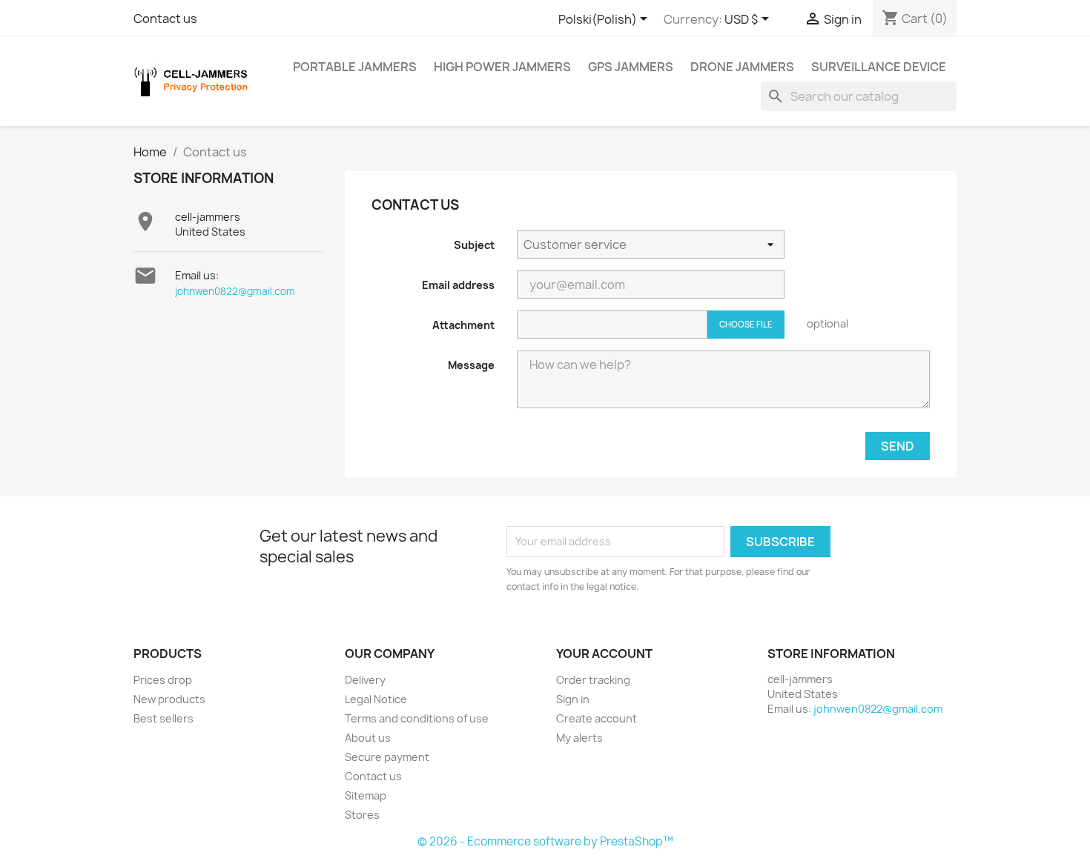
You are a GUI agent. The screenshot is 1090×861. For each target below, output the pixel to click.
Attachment (463, 325)
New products (169, 699)
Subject (474, 245)
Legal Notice (376, 699)
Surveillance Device (878, 67)
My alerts (579, 738)
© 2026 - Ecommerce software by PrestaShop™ (545, 841)
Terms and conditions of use (417, 718)
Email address (458, 285)
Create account (596, 718)
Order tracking (593, 680)
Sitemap (365, 795)
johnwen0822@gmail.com (235, 291)
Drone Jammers (742, 67)
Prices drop (162, 680)
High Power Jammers (502, 67)
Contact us (165, 18)
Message (471, 365)
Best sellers (163, 718)
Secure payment (387, 757)
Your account (604, 653)
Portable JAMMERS (355, 67)
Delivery (365, 680)
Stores (362, 815)
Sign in (572, 699)
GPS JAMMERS (630, 67)
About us (368, 738)
